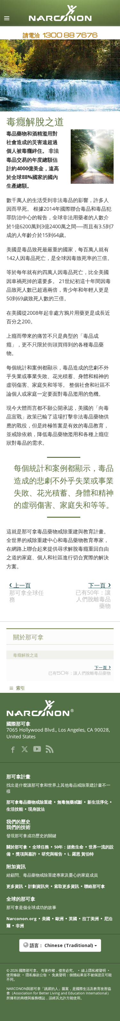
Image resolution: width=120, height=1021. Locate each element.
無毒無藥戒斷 (69, 802)
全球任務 (40, 847)
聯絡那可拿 (94, 886)
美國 (46, 918)
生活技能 (14, 809)
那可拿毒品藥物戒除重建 (29, 802)
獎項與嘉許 (26, 854)
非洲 (20, 925)
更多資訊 (14, 886)
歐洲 (59, 918)
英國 (73, 918)
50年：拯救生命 (69, 847)
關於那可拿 (16, 847)
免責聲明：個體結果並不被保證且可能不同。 (59, 977)
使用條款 (13, 974)
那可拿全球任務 (26, 592)
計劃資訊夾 (38, 886)
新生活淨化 (97, 802)
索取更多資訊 (66, 886)
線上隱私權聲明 (93, 970)
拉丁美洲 (90, 918)
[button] (60, 948)
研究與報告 (52, 854)
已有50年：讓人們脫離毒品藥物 (93, 595)
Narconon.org (21, 918)
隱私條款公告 (36, 974)
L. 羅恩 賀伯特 (81, 854)
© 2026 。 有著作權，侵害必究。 (41, 970)
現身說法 (36, 809)
